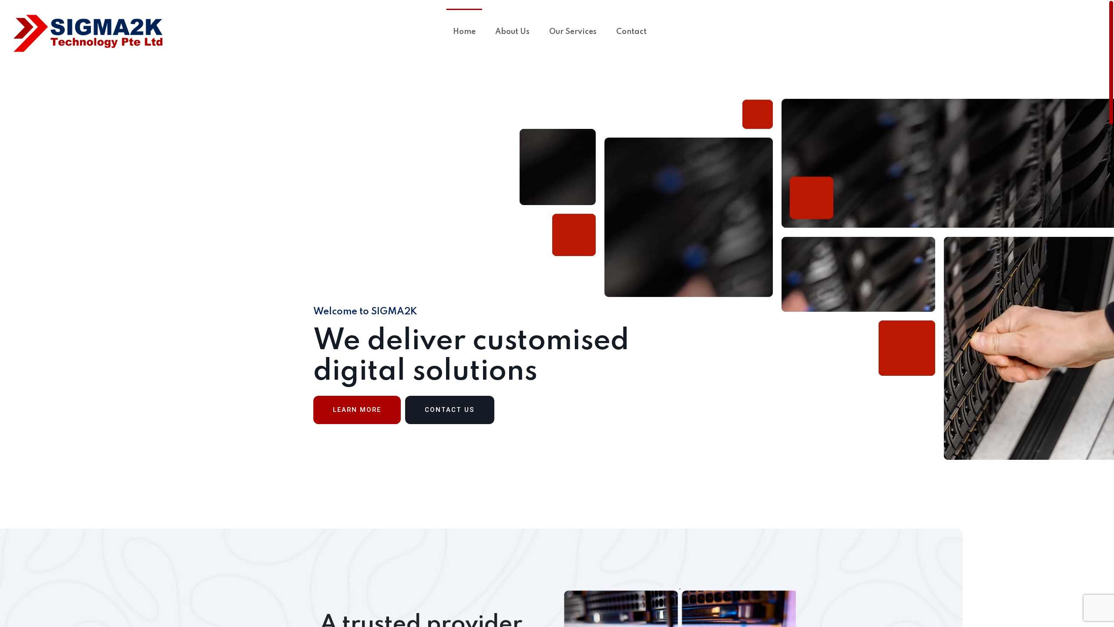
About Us (512, 32)
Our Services (573, 32)
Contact (631, 32)
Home (464, 32)
